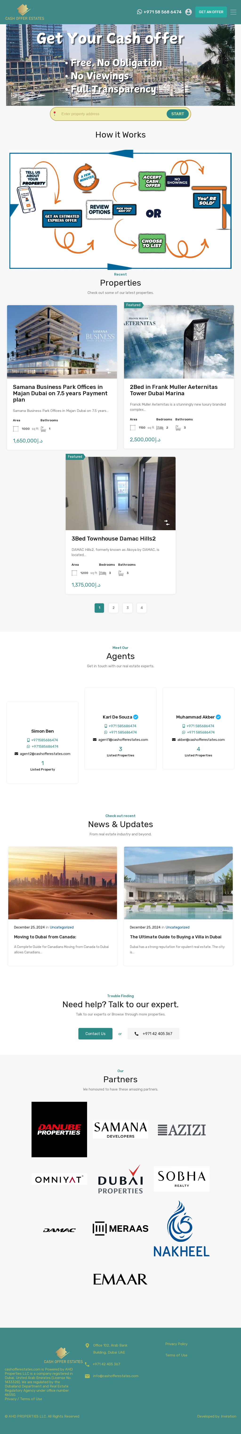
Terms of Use (176, 1355)
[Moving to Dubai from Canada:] (62, 917)
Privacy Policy (176, 1344)
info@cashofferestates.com (115, 1376)
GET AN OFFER (211, 12)
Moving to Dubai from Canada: (45, 937)
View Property (62, 363)
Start (177, 114)
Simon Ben (42, 731)
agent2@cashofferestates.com (44, 754)
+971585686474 (43, 740)
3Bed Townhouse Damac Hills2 (114, 538)
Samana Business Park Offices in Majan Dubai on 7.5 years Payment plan (60, 393)
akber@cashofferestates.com (200, 740)
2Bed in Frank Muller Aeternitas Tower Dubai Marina (174, 390)
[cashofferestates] (25, 17)
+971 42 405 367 (106, 1364)
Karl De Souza (117, 717)
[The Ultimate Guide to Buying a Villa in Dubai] (178, 917)
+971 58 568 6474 (163, 12)
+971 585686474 (121, 726)
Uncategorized (62, 927)
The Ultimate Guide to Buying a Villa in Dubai (175, 937)
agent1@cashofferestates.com (122, 740)
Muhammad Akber (195, 717)
